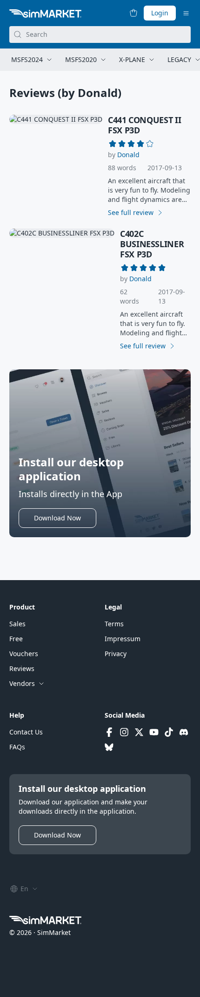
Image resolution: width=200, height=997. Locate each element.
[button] (128, 154)
